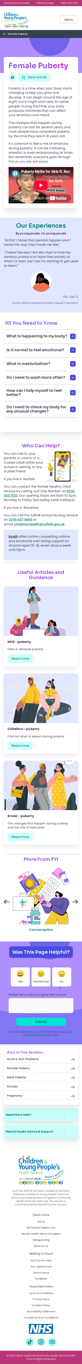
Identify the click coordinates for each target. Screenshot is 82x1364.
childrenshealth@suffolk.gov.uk (39, 524)
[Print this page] (13, 77)
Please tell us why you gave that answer (38, 994)
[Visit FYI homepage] (16, 20)
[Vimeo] (52, 1342)
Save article (37, 77)
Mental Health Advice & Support (29, 1131)
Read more (20, 658)
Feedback (41, 1278)
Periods (12, 1086)
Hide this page (45, 3)
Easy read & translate (16, 3)
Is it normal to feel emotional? (35, 350)
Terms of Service (43, 1034)
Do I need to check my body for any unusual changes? (36, 409)
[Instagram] (41, 1342)
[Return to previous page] (5, 34)
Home (41, 1221)
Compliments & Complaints (41, 1317)
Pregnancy (14, 1096)
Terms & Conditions (41, 1293)
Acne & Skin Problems (23, 1059)
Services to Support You (41, 1227)
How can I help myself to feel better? (34, 392)
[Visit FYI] (41, 1329)
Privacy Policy (41, 1299)
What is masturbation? (28, 363)
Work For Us (41, 1246)
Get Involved (41, 1272)
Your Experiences (41, 1266)
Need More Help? (18, 1114)
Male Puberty (16, 1077)
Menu (68, 19)
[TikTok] (30, 1342)
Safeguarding (41, 1240)
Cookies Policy (41, 1305)
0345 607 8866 (20, 519)
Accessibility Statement (41, 1311)
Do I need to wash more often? (35, 377)
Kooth (13, 536)
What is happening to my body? (36, 336)
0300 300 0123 (69, 3)
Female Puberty (18, 1068)
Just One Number (41, 1260)
